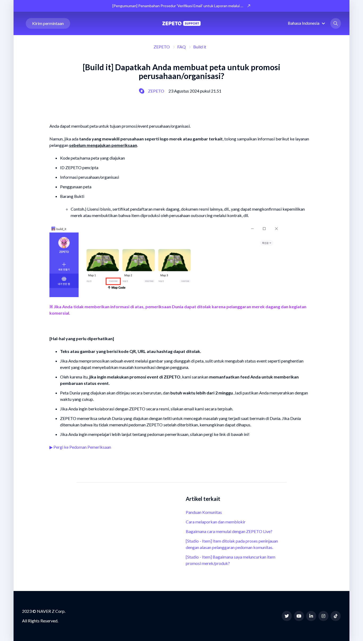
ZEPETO (162, 46)
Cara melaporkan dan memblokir (216, 521)
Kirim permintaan (48, 23)
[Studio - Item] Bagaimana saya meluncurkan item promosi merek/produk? (230, 560)
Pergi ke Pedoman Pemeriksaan (82, 446)
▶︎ (51, 446)
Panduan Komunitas (204, 512)
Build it (199, 46)
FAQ (181, 46)
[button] (307, 23)
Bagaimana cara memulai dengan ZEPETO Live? (229, 531)
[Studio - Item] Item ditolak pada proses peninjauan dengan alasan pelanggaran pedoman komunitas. (232, 544)
